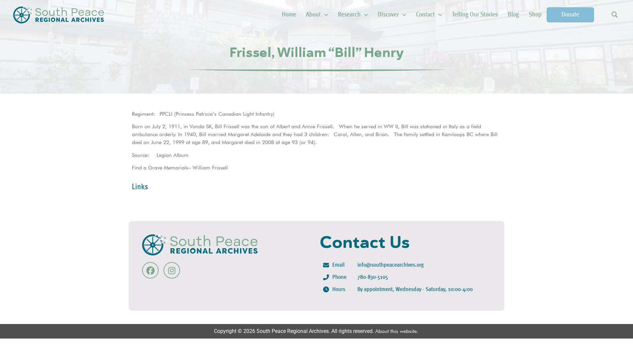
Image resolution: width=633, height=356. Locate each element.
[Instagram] (172, 270)
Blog (513, 15)
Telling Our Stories (475, 15)
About (313, 15)
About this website (396, 331)
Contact (425, 15)
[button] (614, 15)
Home (289, 15)
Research (349, 15)
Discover (388, 15)
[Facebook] (150, 270)
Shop (535, 15)
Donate (570, 15)
